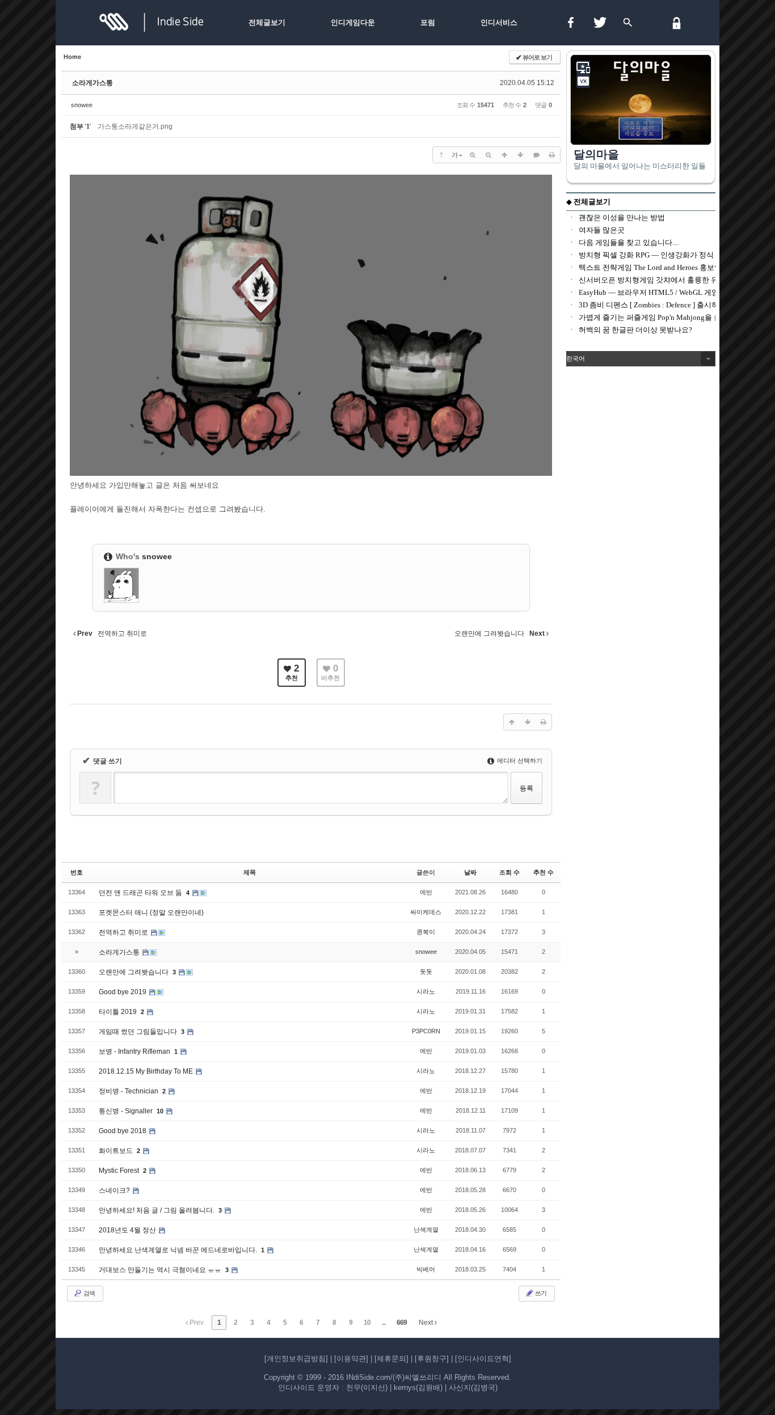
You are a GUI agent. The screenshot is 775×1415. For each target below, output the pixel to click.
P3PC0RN (426, 1031)
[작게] (488, 155)
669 (402, 1323)
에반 (426, 892)
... (383, 1323)
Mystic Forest (120, 1171)
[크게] (473, 155)
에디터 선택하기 (518, 760)
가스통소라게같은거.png (135, 126)
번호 (76, 872)
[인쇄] (552, 155)
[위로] (504, 155)
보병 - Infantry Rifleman (135, 1051)
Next (427, 1323)
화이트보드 (116, 1151)
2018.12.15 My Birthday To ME (147, 1071)
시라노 (425, 991)
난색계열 (426, 1229)
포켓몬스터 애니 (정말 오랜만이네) (151, 912)
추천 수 (543, 872)
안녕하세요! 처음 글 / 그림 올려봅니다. (157, 1210)
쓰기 (540, 1293)
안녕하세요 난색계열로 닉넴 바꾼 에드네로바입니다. (179, 1250)
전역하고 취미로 (124, 932)
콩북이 (425, 931)
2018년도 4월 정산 (128, 1230)
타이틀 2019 (118, 1012)
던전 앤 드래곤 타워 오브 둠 (141, 893)
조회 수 (509, 872)
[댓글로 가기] (536, 155)
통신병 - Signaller (126, 1111)
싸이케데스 (425, 912)
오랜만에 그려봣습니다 (134, 972)
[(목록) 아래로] (520, 155)
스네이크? (115, 1190)
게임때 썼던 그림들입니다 (139, 1032)
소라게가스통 (92, 83)
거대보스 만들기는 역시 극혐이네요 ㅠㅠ (161, 1270)
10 (160, 1111)
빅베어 (425, 1269)
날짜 (470, 872)
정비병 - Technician (129, 1091)
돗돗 (426, 971)
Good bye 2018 (123, 1131)
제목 (249, 872)
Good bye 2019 (123, 992)
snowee (81, 105)
